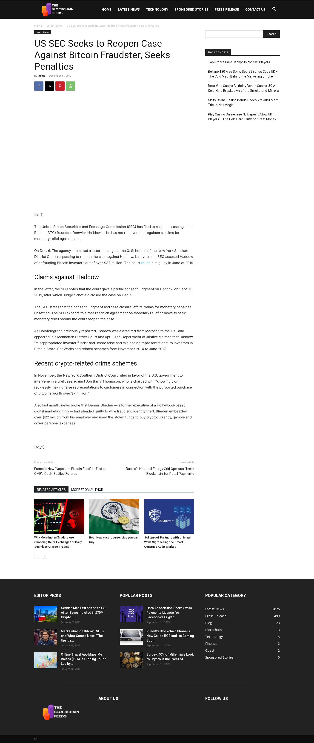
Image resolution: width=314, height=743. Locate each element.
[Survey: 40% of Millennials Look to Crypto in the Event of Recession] (131, 660)
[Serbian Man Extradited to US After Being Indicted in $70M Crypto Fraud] (45, 614)
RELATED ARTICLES (51, 490)
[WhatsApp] (70, 86)
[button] (274, 10)
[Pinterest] (60, 86)
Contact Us (255, 9)
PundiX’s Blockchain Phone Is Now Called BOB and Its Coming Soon (170, 635)
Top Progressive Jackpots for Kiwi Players (239, 62)
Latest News (129, 9)
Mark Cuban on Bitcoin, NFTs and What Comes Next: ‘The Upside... (82, 635)
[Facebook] (38, 86)
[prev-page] (37, 556)
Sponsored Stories (191, 9)
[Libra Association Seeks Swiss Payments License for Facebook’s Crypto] (131, 614)
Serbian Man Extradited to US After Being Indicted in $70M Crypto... (83, 612)
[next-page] (44, 556)
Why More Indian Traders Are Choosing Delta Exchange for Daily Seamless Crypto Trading (58, 542)
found (146, 263)
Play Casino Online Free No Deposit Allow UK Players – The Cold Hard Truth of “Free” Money (242, 116)
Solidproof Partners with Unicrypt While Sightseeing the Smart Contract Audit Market (167, 542)
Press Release (227, 9)
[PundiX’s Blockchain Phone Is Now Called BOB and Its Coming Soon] (131, 637)
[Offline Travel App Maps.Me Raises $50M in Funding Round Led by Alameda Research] (45, 660)
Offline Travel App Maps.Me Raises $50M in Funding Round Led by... (83, 659)
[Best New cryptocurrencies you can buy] (114, 516)
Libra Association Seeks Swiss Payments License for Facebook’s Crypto (169, 612)
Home (106, 9)
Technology (157, 9)
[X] (49, 86)
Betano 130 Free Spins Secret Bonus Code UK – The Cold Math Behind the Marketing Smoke (243, 74)
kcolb (41, 75)
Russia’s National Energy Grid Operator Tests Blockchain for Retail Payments (160, 471)
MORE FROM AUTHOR (87, 490)
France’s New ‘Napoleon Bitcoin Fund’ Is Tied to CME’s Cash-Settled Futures (70, 471)
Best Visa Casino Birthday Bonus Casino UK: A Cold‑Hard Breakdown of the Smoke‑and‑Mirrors (243, 88)
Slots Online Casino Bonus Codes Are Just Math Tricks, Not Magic (243, 102)
